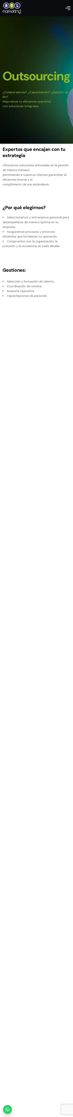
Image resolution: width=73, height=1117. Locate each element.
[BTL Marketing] (12, 8)
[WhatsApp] (7, 1109)
